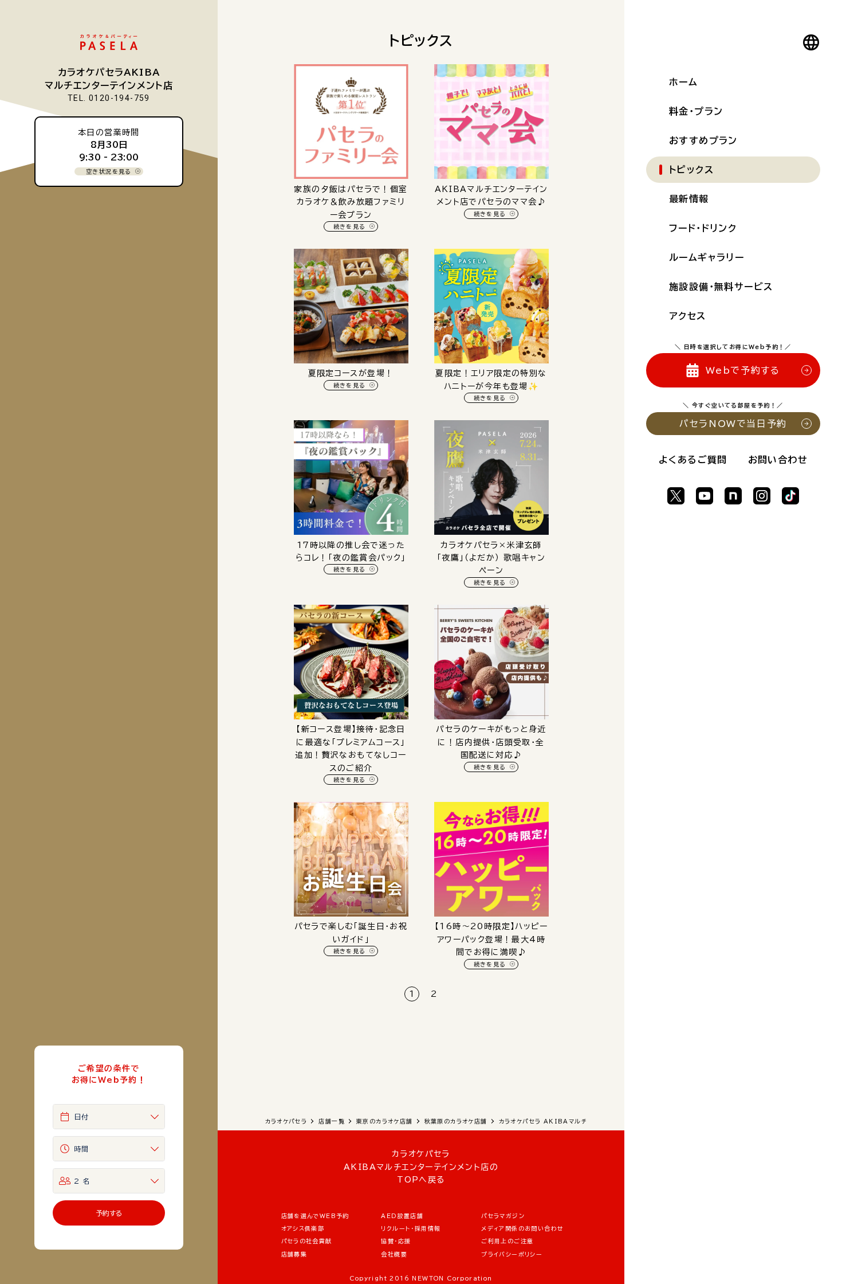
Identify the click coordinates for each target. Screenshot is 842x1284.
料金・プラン (696, 111)
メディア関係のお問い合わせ (522, 1228)
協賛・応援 (396, 1241)
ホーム (683, 82)
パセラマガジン (503, 1216)
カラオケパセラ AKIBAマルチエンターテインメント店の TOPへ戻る (421, 1167)
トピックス (691, 169)
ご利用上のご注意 (507, 1241)
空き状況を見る (109, 171)
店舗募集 (294, 1254)
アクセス (687, 315)
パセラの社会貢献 (306, 1241)
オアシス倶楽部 (303, 1228)
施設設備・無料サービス (721, 286)
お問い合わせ (778, 459)
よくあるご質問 (693, 459)
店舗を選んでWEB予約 (315, 1216)
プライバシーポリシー (511, 1254)
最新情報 (689, 198)
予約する (109, 1212)
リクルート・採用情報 (410, 1228)
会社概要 (394, 1254)
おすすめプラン (703, 140)
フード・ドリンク (703, 228)
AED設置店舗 (402, 1216)
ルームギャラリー (706, 257)
